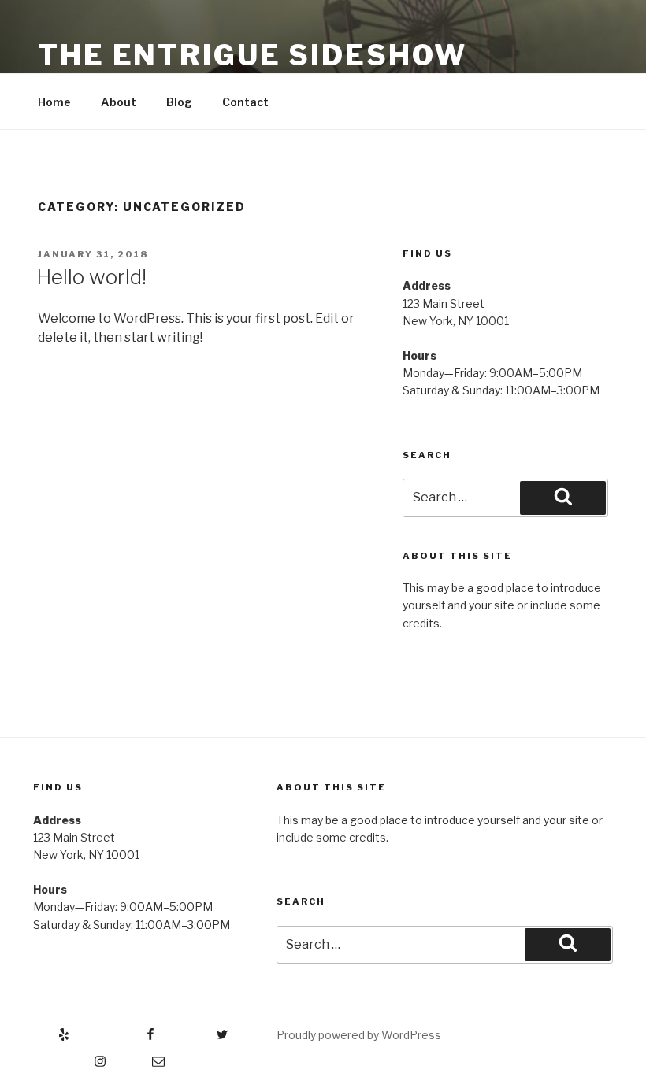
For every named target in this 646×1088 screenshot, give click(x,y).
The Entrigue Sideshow (252, 55)
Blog (179, 102)
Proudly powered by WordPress (359, 1035)
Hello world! (91, 277)
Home (54, 102)
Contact (245, 102)
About (118, 102)
